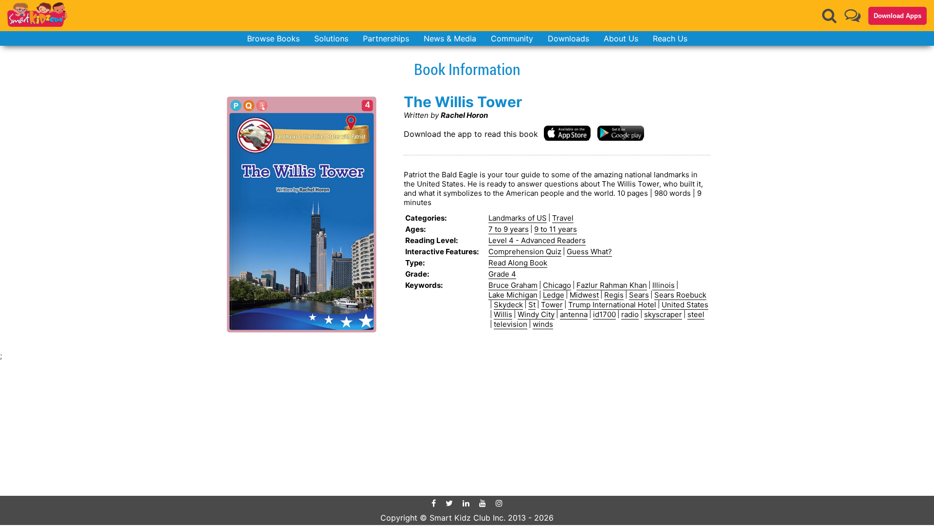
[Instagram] (499, 503)
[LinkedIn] (466, 503)
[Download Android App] (620, 133)
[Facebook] (433, 503)
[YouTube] (482, 503)
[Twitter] (449, 503)
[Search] (829, 15)
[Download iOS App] (567, 133)
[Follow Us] (852, 15)
